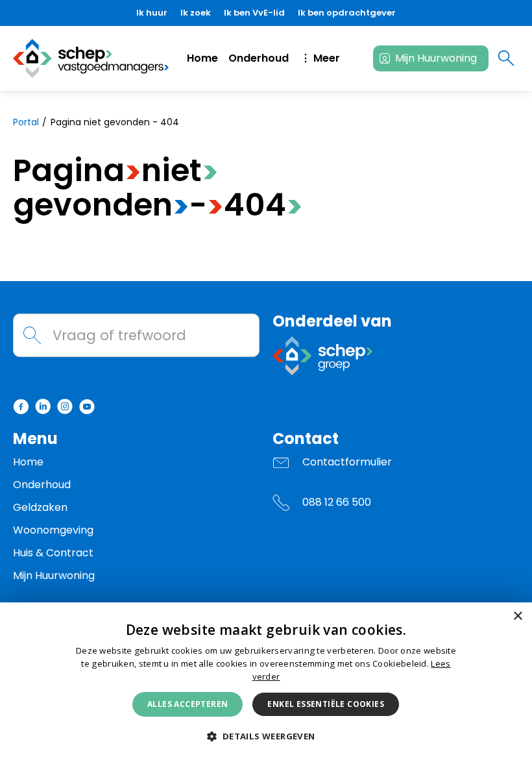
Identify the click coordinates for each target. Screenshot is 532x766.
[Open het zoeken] (506, 58)
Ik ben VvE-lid (254, 12)
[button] (266, 736)
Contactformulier (347, 461)
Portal (26, 122)
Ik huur (151, 12)
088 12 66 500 (336, 502)
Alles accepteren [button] (187, 704)
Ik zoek (195, 12)
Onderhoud (258, 58)
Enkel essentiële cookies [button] (325, 704)
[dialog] (266, 684)
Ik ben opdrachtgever (347, 12)
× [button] (517, 616)
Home (202, 58)
